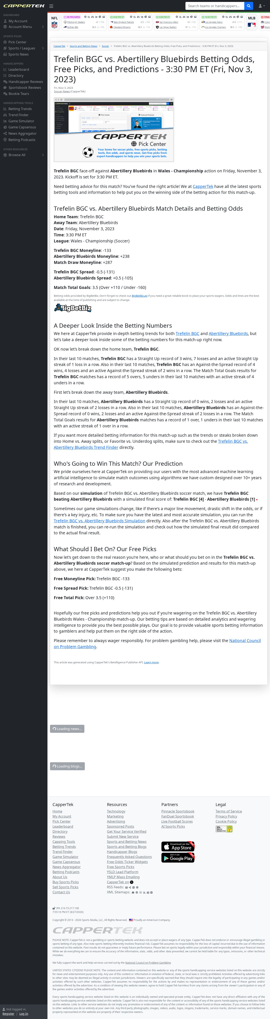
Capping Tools (64, 841)
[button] (261, 6)
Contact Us (61, 892)
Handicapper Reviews (26, 81)
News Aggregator (22, 133)
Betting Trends (20, 108)
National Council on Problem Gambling (148, 962)
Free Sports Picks (120, 867)
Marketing (115, 816)
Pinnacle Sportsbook (177, 811)
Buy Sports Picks (66, 882)
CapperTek (59, 46)
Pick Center (17, 42)
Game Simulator (21, 121)
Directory (15, 75)
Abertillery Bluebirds (228, 333)
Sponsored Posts (120, 826)
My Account (18, 21)
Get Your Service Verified (126, 831)
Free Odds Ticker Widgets (127, 861)
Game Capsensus (22, 127)
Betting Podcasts (21, 139)
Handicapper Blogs (122, 851)
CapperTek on (118, 882)
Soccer (105, 46)
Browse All (17, 155)
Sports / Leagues (21, 48)
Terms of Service (229, 811)
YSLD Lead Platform (122, 872)
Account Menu (20, 26)
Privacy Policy (226, 816)
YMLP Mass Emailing (123, 877)
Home (57, 811)
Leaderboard (18, 69)
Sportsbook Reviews (25, 87)
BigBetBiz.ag (139, 296)
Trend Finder (18, 115)
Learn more (151, 662)
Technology (116, 811)
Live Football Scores (177, 821)
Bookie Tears (19, 93)
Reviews (59, 836)
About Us (60, 877)
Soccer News (62, 91)
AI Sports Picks (173, 826)
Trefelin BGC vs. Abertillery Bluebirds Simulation (99, 521)
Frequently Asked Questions (129, 856)
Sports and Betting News (83, 46)
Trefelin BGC (187, 333)
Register (8, 1014)
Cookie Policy (226, 821)
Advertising (116, 821)
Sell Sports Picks (65, 887)
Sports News (18, 54)
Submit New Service (123, 836)
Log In (23, 1014)
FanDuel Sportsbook (177, 816)
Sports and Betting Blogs (127, 846)
